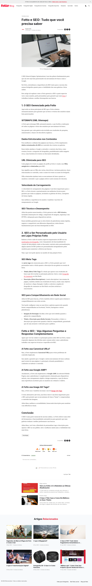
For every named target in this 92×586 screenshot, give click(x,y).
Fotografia (19, 5)
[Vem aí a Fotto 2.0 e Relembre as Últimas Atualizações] (30, 488)
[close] (90, 2)
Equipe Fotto (28, 28)
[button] (86, 5)
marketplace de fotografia (30, 242)
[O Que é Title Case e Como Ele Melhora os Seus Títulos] (30, 500)
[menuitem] (62, 581)
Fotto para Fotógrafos (63, 581)
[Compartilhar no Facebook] (67, 29)
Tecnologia (25, 16)
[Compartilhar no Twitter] (65, 29)
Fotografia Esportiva (53, 5)
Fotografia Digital (28, 5)
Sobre (76, 5)
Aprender (70, 5)
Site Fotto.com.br (74, 581)
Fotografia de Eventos (40, 5)
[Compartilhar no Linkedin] (69, 29)
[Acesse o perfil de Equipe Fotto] (23, 29)
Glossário (63, 5)
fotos (64, 96)
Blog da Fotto (84, 581)
